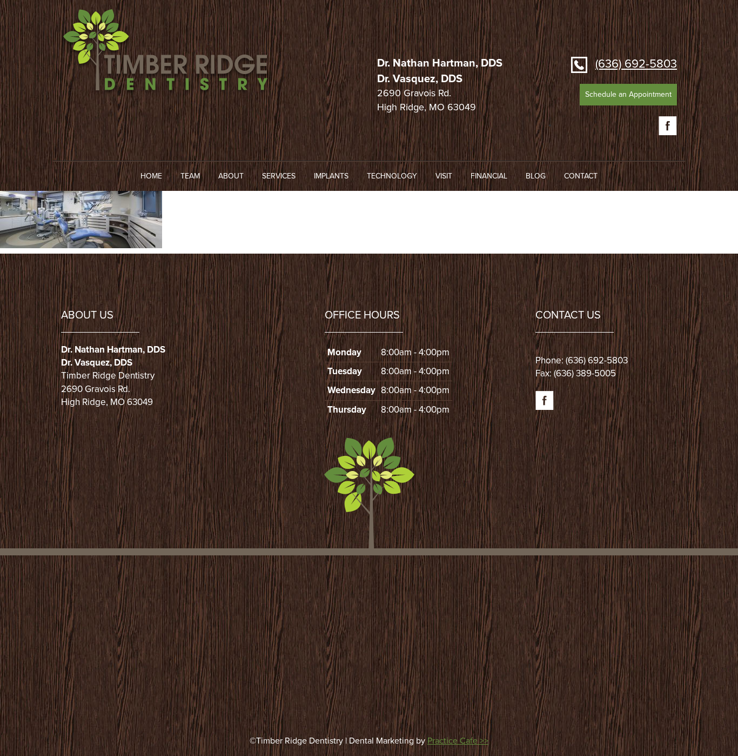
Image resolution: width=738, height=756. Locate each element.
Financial (489, 176)
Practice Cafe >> (457, 740)
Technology (392, 176)
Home (151, 176)
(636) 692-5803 (636, 64)
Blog (536, 176)
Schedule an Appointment (628, 94)
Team (190, 176)
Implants (331, 176)
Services (279, 176)
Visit (443, 176)
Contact (581, 176)
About (231, 176)
